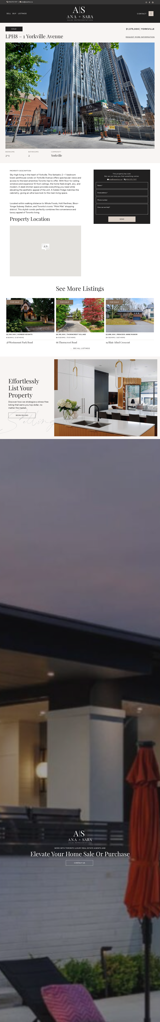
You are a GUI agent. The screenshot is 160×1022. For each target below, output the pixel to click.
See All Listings (81, 348)
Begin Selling (22, 415)
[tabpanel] (30, 321)
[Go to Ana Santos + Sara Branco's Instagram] (146, 2)
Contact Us (79, 863)
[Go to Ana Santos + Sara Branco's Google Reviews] (152, 2)
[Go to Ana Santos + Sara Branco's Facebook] (149, 2)
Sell (9, 13)
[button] (151, 13)
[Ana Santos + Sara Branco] (80, 13)
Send (122, 219)
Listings (22, 13)
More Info (140, 37)
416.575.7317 (13, 2)
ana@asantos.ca (27, 2)
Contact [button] (141, 14)
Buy (14, 13)
